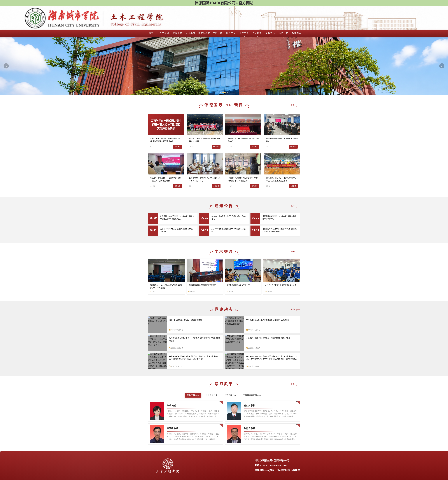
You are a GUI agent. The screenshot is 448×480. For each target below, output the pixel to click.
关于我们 (164, 33)
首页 (151, 33)
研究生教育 (204, 33)
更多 (292, 105)
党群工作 (270, 33)
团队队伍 (177, 33)
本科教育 (191, 33)
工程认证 (217, 33)
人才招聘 (257, 33)
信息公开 (283, 33)
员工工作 (244, 33)
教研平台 (296, 33)
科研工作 (231, 33)
